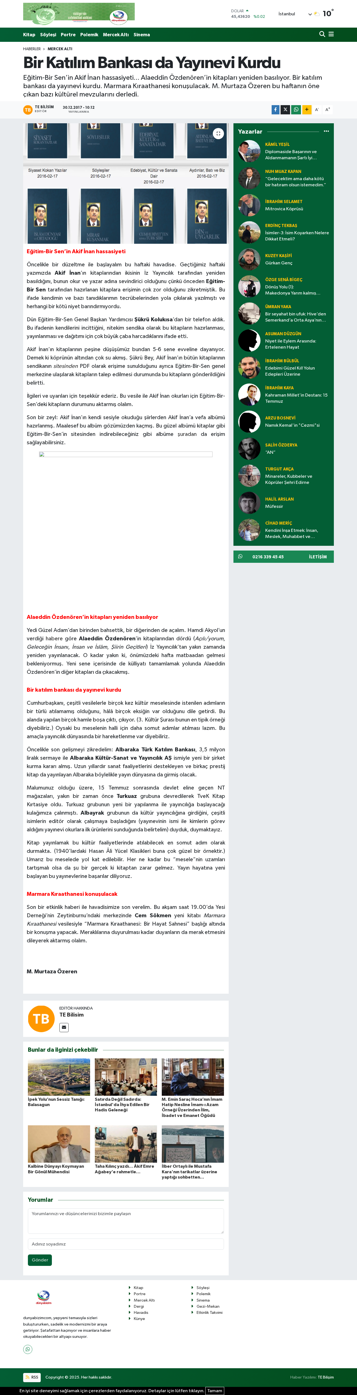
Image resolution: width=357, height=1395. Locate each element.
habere (54, 638)
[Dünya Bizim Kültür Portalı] (79, 13)
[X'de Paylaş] (285, 109)
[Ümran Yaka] (249, 313)
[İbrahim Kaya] (249, 394)
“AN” (270, 452)
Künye (139, 1319)
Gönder (40, 1260)
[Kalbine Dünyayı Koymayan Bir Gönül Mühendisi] (59, 1143)
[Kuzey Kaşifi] (249, 259)
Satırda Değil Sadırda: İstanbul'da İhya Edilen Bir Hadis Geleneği (122, 1104)
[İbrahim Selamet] (249, 205)
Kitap (29, 34)
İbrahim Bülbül (282, 361)
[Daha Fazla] (307, 109)
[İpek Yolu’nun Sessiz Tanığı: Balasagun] (59, 1077)
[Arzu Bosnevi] (249, 421)
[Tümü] (326, 131)
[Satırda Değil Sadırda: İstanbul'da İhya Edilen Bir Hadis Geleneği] (126, 1077)
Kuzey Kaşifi (278, 256)
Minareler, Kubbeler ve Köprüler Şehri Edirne (288, 479)
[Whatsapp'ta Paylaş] (296, 109)
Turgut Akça (279, 469)
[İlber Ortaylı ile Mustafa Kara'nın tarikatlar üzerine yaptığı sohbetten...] (193, 1143)
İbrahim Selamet (284, 202)
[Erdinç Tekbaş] (249, 232)
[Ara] (322, 35)
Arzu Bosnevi (280, 418)
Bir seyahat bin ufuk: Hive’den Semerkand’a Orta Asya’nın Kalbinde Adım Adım (295, 317)
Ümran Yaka (278, 307)
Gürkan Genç (279, 263)
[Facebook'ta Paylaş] (275, 109)
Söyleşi (48, 34)
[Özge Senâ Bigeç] (249, 286)
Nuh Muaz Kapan (283, 172)
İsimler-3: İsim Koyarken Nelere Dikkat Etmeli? (297, 236)
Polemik (89, 34)
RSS (34, 1377)
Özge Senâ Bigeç (283, 280)
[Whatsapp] (27, 1349)
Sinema (142, 34)
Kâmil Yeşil (277, 145)
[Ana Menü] (330, 35)
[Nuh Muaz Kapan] (249, 178)
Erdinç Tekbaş (281, 226)
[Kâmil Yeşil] (249, 151)
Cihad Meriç (278, 523)
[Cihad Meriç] (249, 529)
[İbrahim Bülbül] (249, 367)
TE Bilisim (71, 1015)
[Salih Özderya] (249, 448)
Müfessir (274, 506)
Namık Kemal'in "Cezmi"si (292, 425)
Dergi (139, 1306)
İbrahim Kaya (279, 388)
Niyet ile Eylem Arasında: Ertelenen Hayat (290, 344)
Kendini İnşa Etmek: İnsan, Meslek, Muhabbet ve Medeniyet (291, 534)
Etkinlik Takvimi (210, 1312)
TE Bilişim (326, 1377)
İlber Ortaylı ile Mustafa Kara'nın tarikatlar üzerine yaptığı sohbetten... (189, 1171)
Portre (68, 34)
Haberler (32, 49)
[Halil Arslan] (249, 502)
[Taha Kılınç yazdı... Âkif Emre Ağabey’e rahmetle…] (126, 1143)
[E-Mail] (64, 1027)
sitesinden (65, 366)
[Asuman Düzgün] (249, 340)
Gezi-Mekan (208, 1306)
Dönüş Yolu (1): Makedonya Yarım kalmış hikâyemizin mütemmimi (290, 290)
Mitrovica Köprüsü (284, 209)
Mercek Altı (116, 34)
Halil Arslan (279, 499)
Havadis (141, 1312)
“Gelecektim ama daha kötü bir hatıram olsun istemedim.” (295, 182)
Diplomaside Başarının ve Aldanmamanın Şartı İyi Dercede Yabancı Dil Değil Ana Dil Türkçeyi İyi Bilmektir (296, 155)
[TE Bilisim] (41, 1018)
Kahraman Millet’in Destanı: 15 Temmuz (296, 398)
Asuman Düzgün (283, 334)
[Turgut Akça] (249, 475)
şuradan (187, 434)
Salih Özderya (281, 445)
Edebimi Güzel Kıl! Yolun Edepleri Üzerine (290, 371)
